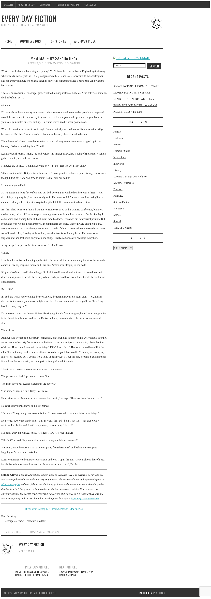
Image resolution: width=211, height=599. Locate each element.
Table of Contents (122, 227)
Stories (9, 532)
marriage (41, 532)
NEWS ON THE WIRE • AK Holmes (133, 99)
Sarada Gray (53, 532)
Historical (118, 138)
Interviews (118, 163)
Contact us (90, 4)
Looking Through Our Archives (130, 176)
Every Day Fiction (29, 18)
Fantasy (117, 131)
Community (45, 4)
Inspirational (119, 157)
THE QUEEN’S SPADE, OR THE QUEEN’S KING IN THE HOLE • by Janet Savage (32, 573)
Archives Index (85, 41)
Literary (117, 170)
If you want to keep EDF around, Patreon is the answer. (54, 508)
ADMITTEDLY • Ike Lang (127, 111)
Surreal (17, 532)
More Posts (26, 551)
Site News (118, 208)
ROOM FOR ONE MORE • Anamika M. (135, 105)
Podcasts (117, 189)
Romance (118, 195)
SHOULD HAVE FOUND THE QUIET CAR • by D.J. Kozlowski (76, 573)
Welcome (8, 4)
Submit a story (30, 41)
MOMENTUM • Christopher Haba (131, 92)
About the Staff (26, 4)
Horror (117, 144)
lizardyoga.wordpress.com (85, 498)
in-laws (32, 532)
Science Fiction (121, 202)
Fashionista (145, 593)
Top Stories (58, 41)
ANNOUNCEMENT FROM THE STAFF (136, 86)
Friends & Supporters (68, 4)
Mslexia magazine (10, 484)
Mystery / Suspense (123, 182)
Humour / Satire (121, 150)
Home (8, 41)
